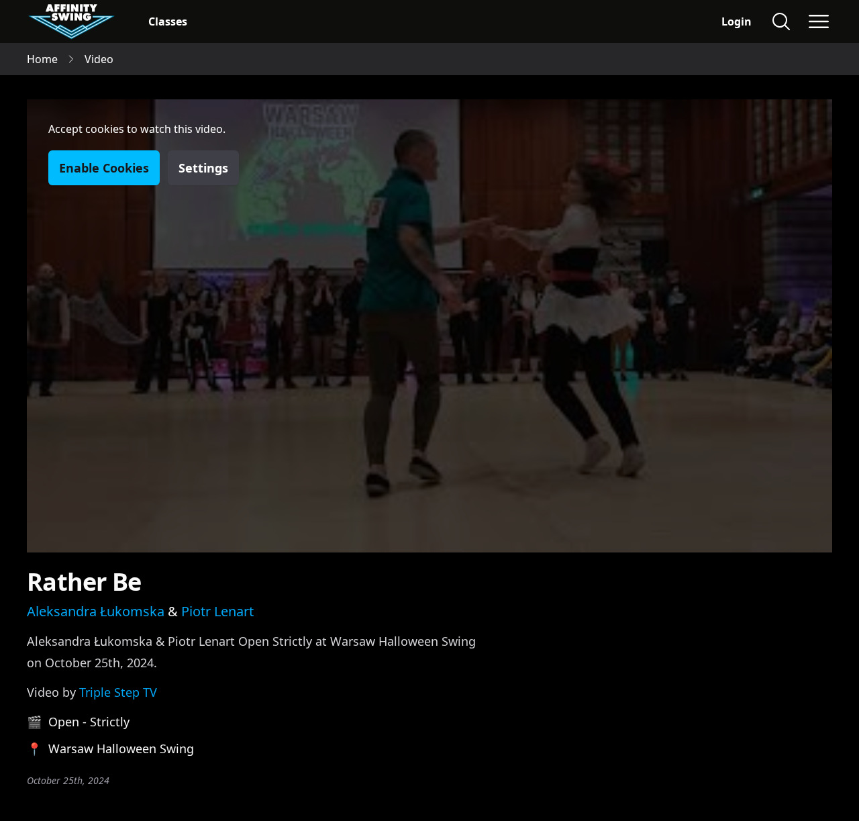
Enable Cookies (104, 168)
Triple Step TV (118, 692)
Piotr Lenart (217, 611)
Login (736, 21)
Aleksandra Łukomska (95, 611)
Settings (203, 168)
